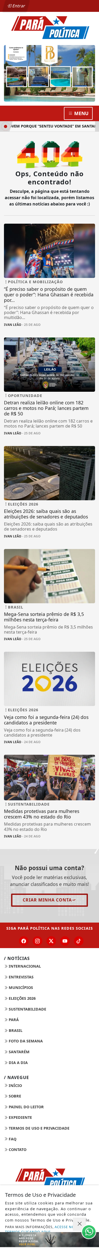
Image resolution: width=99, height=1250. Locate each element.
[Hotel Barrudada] (49, 73)
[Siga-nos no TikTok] (78, 941)
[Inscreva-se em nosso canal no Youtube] (65, 941)
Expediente (20, 1117)
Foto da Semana (25, 1040)
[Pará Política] (49, 27)
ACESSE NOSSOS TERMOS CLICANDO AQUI (44, 1229)
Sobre (14, 1096)
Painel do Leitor (26, 1106)
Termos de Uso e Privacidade (38, 1128)
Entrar (18, 6)
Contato (17, 1149)
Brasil (15, 1030)
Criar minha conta (47, 900)
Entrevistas (21, 976)
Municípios (20, 987)
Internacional (24, 966)
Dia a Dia (18, 1062)
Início (15, 1085)
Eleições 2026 (22, 998)
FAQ (12, 1138)
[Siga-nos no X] (51, 941)
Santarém (19, 1051)
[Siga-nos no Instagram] (37, 941)
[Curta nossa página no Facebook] (24, 941)
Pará (13, 1019)
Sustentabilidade (27, 1009)
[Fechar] (79, 1224)
